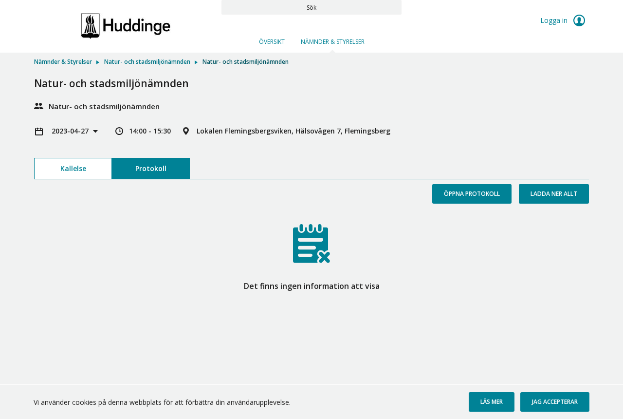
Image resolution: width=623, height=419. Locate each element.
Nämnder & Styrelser (333, 42)
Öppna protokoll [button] (472, 194)
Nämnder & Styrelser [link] (63, 61)
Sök (311, 7)
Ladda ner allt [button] (554, 194)
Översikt (272, 42)
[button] (491, 402)
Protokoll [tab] (150, 168)
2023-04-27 (71, 130)
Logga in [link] (554, 20)
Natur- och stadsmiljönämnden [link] (147, 61)
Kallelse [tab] (73, 168)
